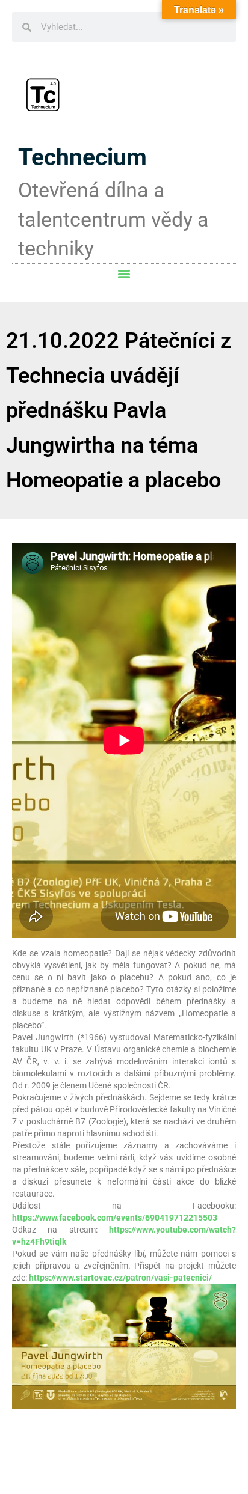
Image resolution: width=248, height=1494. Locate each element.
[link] (114, 1217)
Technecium (82, 157)
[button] (124, 274)
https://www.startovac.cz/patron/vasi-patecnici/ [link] (120, 1277)
